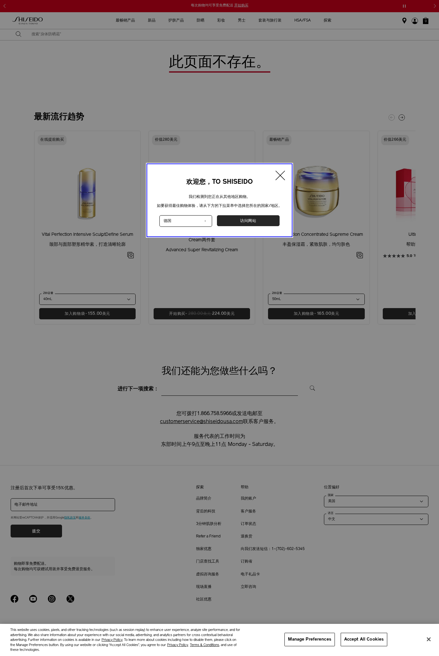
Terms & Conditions (204, 645)
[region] (219, 640)
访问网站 (248, 220)
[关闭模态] (280, 176)
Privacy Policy (112, 640)
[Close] (429, 639)
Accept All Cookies (364, 639)
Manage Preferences (309, 639)
